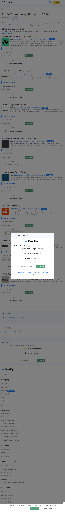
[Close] (51, 235)
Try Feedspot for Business (25, 272)
